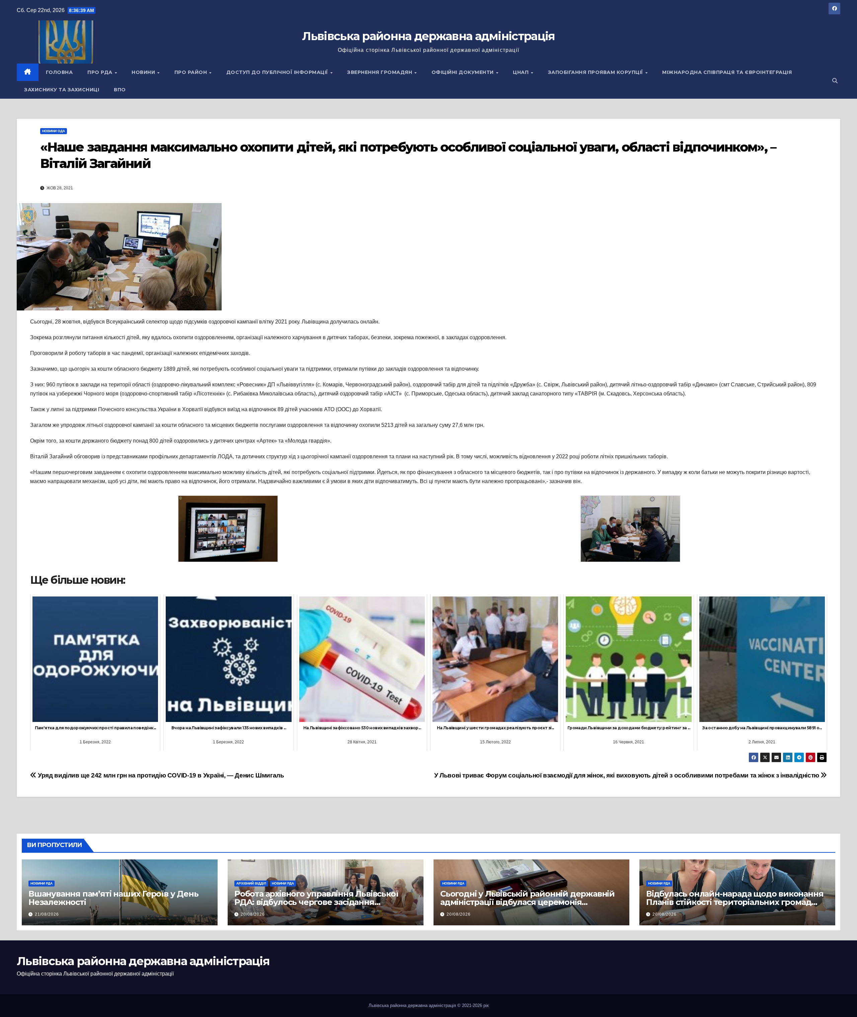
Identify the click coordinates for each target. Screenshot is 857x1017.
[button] (835, 81)
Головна (59, 72)
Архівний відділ (251, 883)
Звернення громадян (380, 72)
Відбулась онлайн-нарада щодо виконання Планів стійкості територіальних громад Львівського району (734, 902)
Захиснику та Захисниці (61, 90)
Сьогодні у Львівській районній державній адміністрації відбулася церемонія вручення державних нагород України (527, 902)
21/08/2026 (47, 914)
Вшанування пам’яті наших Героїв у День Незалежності (113, 898)
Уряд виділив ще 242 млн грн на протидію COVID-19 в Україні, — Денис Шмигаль (160, 775)
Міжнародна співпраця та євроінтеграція (727, 72)
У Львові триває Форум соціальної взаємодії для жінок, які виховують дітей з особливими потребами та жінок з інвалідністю (627, 775)
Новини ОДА (53, 131)
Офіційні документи (463, 72)
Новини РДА (41, 883)
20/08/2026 (253, 914)
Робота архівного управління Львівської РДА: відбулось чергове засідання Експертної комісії (316, 902)
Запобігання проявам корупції (596, 72)
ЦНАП (521, 72)
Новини (144, 72)
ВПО (120, 90)
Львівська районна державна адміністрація (428, 36)
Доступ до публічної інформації (278, 72)
